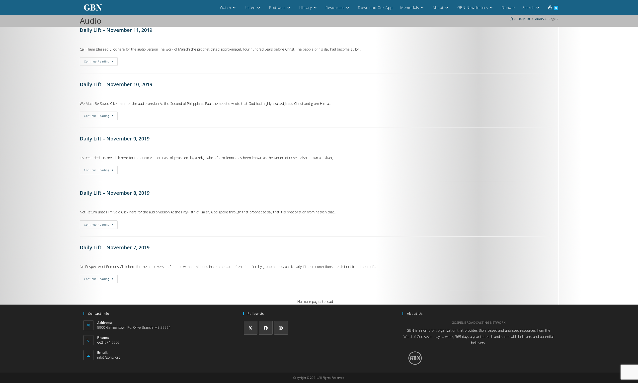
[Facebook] (266, 328)
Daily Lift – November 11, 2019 (116, 30)
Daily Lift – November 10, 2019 (116, 84)
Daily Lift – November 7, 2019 (115, 247)
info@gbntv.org (108, 357)
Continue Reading (101, 60)
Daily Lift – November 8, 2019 (115, 193)
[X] (250, 328)
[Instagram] (281, 328)
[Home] (511, 19)
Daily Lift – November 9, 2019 (115, 138)
